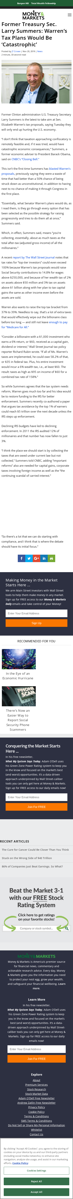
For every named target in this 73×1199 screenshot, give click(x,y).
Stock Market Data (36, 1094)
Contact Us (36, 1134)
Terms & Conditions (36, 1116)
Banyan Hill (23, 3)
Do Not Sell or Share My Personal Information (36, 1125)
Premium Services (36, 1084)
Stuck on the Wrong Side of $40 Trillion (27, 858)
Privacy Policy (36, 1107)
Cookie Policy (36, 1112)
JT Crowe (16, 51)
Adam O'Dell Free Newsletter (37, 1098)
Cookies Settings (36, 1170)
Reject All (36, 1181)
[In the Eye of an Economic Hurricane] (19, 659)
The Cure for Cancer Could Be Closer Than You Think (35, 849)
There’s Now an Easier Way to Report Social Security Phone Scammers (18, 720)
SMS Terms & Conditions (36, 1121)
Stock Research (36, 1089)
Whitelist (36, 1129)
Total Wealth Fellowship (43, 3)
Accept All (36, 1192)
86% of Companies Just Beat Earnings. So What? (32, 866)
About (36, 1080)
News (39, 51)
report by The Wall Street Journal (34, 257)
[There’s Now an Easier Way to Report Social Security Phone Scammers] (19, 696)
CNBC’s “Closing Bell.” (25, 159)
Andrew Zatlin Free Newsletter (36, 1102)
